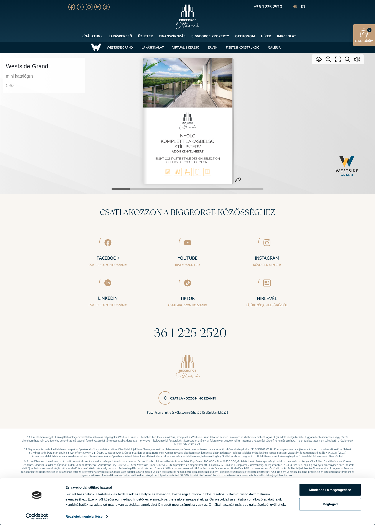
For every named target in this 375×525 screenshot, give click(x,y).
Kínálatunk (92, 36)
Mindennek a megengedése (330, 490)
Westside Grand (120, 47)
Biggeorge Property (210, 36)
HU (295, 6)
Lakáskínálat (152, 47)
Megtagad (330, 504)
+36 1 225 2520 (268, 6)
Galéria (274, 47)
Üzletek (145, 36)
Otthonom (245, 36)
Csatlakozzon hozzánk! (193, 398)
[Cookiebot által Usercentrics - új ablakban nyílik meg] (37, 516)
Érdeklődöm (364, 35)
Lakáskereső (120, 36)
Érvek (212, 47)
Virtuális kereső (185, 47)
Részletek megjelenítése (84, 516)
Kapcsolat (286, 36)
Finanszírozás (172, 36)
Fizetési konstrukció (242, 47)
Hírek (266, 36)
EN (303, 6)
